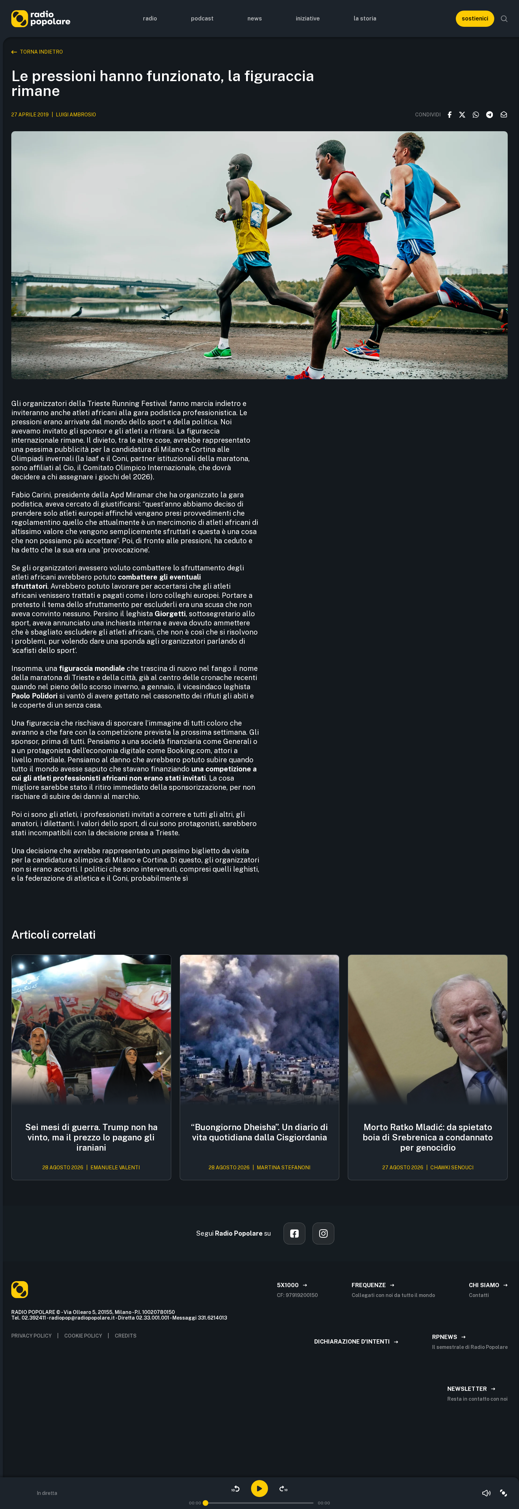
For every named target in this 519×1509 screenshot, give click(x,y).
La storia (365, 18)
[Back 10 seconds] (235, 1488)
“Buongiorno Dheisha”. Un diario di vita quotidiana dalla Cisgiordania (259, 1132)
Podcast (202, 18)
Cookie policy (83, 1336)
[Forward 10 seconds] (283, 1488)
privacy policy (31, 1336)
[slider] (205, 1503)
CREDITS (126, 1336)
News (254, 18)
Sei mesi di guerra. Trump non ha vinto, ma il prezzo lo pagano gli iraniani (91, 1137)
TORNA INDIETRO (41, 52)
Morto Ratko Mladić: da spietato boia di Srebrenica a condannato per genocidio (428, 1137)
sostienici (475, 18)
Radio (150, 18)
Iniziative (308, 18)
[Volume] (486, 1493)
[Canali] (503, 1493)
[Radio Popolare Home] (40, 18)
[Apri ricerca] (504, 18)
